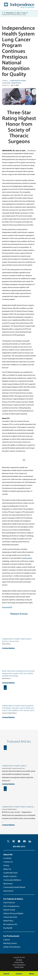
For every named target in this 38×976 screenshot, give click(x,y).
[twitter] (8, 841)
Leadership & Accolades (18, 80)
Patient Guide (19, 967)
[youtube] (24, 841)
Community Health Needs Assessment (14, 889)
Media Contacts (10, 876)
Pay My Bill (7, 928)
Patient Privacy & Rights (13, 913)
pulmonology (27, 558)
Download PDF (7, 607)
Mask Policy (8, 920)
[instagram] (13, 841)
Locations (7, 858)
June (24, 13)
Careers (6, 939)
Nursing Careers (10, 943)
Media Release (16, 83)
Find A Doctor (9, 902)
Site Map (19, 960)
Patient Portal (9, 909)
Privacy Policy (19, 962)
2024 (18, 13)
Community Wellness (12, 880)
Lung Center (6, 83)
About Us (7, 869)
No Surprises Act (10, 924)
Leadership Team (10, 872)
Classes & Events (10, 917)
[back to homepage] (2, 12)
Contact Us (8, 861)
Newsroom (10, 13)
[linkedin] (30, 841)
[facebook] (19, 841)
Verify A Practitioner (11, 947)
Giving (6, 865)
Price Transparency (11, 906)
